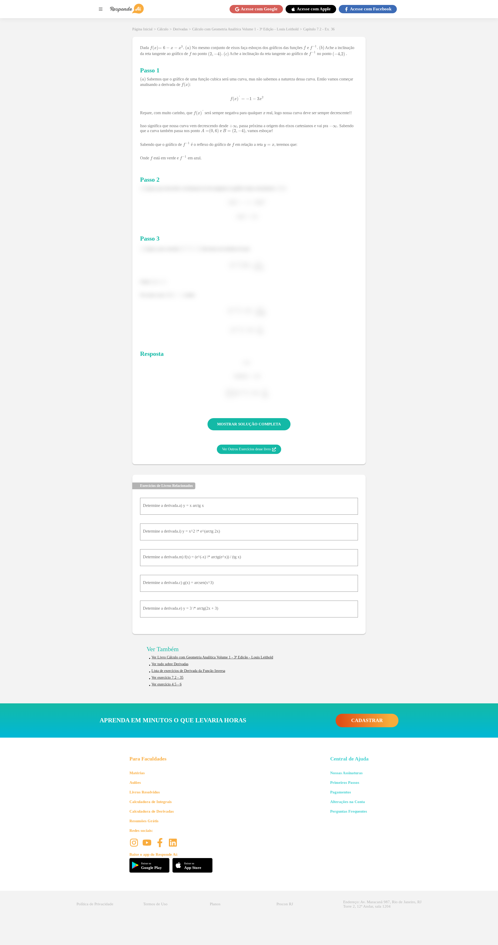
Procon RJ (284, 904)
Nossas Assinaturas (346, 773)
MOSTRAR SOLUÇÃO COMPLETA (249, 424)
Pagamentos (340, 792)
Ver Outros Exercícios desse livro (246, 449)
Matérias (137, 773)
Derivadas (180, 29)
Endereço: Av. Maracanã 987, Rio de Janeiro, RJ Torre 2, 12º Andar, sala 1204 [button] (382, 904)
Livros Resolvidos (144, 792)
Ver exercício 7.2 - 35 (167, 677)
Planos (215, 904)
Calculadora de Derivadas (151, 811)
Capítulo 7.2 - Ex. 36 (319, 29)
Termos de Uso (155, 904)
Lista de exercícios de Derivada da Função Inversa (188, 671)
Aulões (135, 782)
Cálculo (162, 29)
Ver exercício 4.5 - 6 (166, 684)
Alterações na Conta (347, 802)
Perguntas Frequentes (348, 811)
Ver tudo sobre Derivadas (169, 664)
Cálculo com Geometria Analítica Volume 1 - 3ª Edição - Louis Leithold (245, 29)
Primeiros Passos (344, 782)
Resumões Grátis (143, 821)
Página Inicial (142, 29)
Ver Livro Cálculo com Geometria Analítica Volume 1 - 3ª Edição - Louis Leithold (212, 657)
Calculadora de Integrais (150, 802)
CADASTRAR (367, 720)
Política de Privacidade (95, 904)
